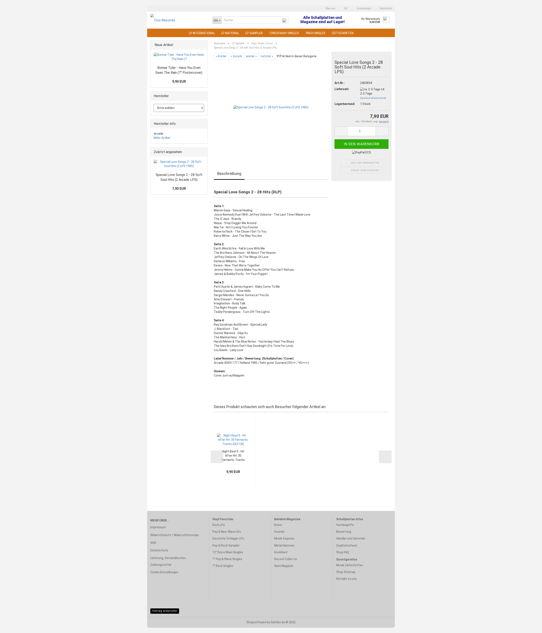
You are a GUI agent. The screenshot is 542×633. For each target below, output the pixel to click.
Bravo (278, 525)
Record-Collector (285, 559)
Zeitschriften (343, 33)
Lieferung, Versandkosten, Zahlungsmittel (168, 561)
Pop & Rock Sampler (226, 545)
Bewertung (343, 531)
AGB (153, 542)
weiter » (251, 56)
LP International (202, 33)
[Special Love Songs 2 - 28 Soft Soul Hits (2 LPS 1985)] (271, 107)
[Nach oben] (530, 627)
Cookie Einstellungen (164, 572)
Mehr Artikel (162, 137)
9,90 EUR (179, 81)
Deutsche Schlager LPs (228, 538)
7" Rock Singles (222, 565)
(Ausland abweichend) (373, 98)
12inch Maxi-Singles (284, 33)
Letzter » (267, 56)
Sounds (279, 531)
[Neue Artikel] (203, 45)
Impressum (158, 527)
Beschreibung (229, 173)
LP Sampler (254, 33)
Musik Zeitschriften (349, 565)
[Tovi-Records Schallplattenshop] (178, 20)
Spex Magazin (283, 565)
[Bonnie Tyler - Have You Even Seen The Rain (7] (179, 57)
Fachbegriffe (345, 525)
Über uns (330, 8)
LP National (230, 33)
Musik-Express (284, 538)
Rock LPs (218, 525)
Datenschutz (159, 550)
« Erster (221, 56)
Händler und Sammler (350, 538)
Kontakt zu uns (346, 578)
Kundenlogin (363, 8)
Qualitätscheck (346, 545)
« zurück (236, 56)
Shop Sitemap (345, 572)
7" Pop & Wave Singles (227, 559)
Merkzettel (385, 8)
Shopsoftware (256, 622)
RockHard (280, 552)
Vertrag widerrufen (164, 610)
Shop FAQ (342, 552)
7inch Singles (315, 33)
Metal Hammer (284, 545)
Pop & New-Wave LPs (226, 531)
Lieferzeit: (342, 89)
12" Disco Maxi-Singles (227, 552)
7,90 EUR (179, 189)
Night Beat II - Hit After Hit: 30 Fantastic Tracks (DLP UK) (233, 456)
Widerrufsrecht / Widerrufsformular (174, 535)
